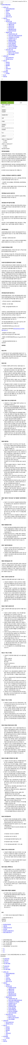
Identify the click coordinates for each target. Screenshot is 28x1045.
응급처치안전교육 (12, 31)
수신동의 (5, 141)
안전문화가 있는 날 (12, 38)
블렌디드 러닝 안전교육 (13, 53)
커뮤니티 (5, 60)
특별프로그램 (9, 32)
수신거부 (5, 142)
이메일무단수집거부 (7, 927)
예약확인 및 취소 (9, 59)
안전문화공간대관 (12, 42)
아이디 (3, 106)
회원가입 (5, 76)
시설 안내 (8, 13)
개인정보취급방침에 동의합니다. (10, 341)
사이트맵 (5, 929)
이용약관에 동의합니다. (8, 917)
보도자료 (8, 64)
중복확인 (3, 110)
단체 (21, 102)
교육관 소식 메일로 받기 (7, 139)
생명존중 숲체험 (11, 40)
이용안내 (5, 18)
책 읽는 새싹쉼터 (12, 43)
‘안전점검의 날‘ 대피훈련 (13, 37)
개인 (7, 102)
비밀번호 (4, 111)
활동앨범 (8, 65)
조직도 (7, 12)
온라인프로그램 (9, 49)
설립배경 (8, 10)
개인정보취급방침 (6, 148)
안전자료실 (5, 71)
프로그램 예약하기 (10, 57)
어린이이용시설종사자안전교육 (15, 35)
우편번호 (4, 129)
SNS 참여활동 (11, 54)
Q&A (7, 70)
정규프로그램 (9, 21)
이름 (3, 118)
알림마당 (8, 62)
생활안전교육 (11, 24)
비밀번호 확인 (5, 115)
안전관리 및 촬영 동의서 (8, 930)
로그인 (4, 75)
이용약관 (4, 342)
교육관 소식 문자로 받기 (7, 144)
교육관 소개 (5, 7)
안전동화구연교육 (12, 23)
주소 (3, 133)
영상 (7, 67)
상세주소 (4, 136)
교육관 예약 (5, 56)
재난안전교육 (11, 27)
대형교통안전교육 (12, 29)
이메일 (3, 121)
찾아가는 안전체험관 (12, 46)
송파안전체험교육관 (10, 9)
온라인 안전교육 (11, 51)
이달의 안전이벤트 (12, 48)
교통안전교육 (11, 26)
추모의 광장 (8, 15)
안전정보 (8, 73)
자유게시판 (8, 68)
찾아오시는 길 (9, 16)
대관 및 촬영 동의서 (7, 932)
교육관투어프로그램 (12, 34)
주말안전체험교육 (12, 45)
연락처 (3, 126)
